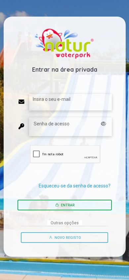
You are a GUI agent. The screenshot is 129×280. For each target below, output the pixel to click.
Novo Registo (67, 238)
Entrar (67, 205)
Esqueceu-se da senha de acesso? (74, 185)
